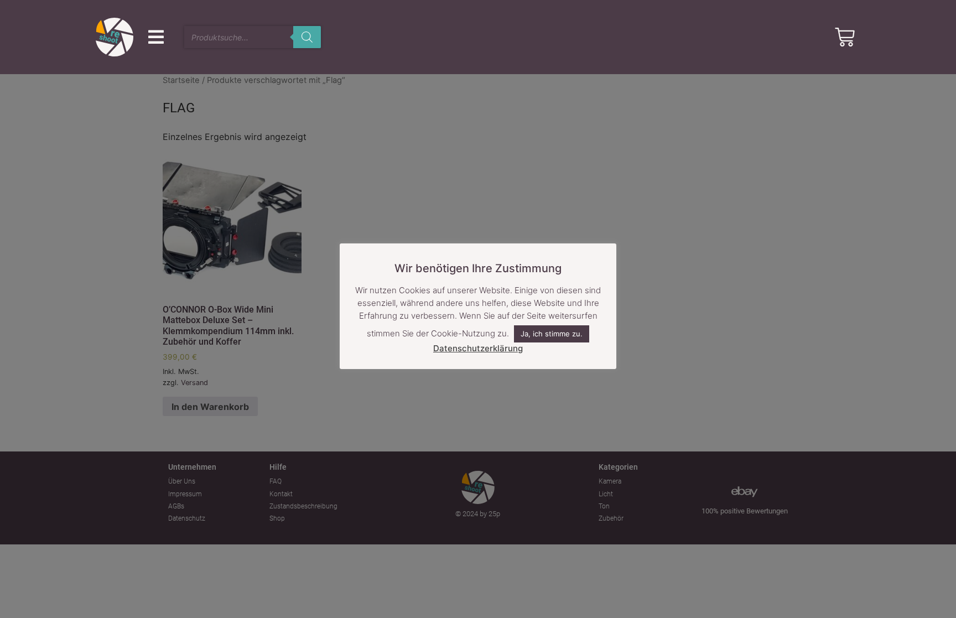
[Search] (307, 37)
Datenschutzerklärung (478, 348)
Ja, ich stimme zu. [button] (552, 333)
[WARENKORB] (845, 37)
